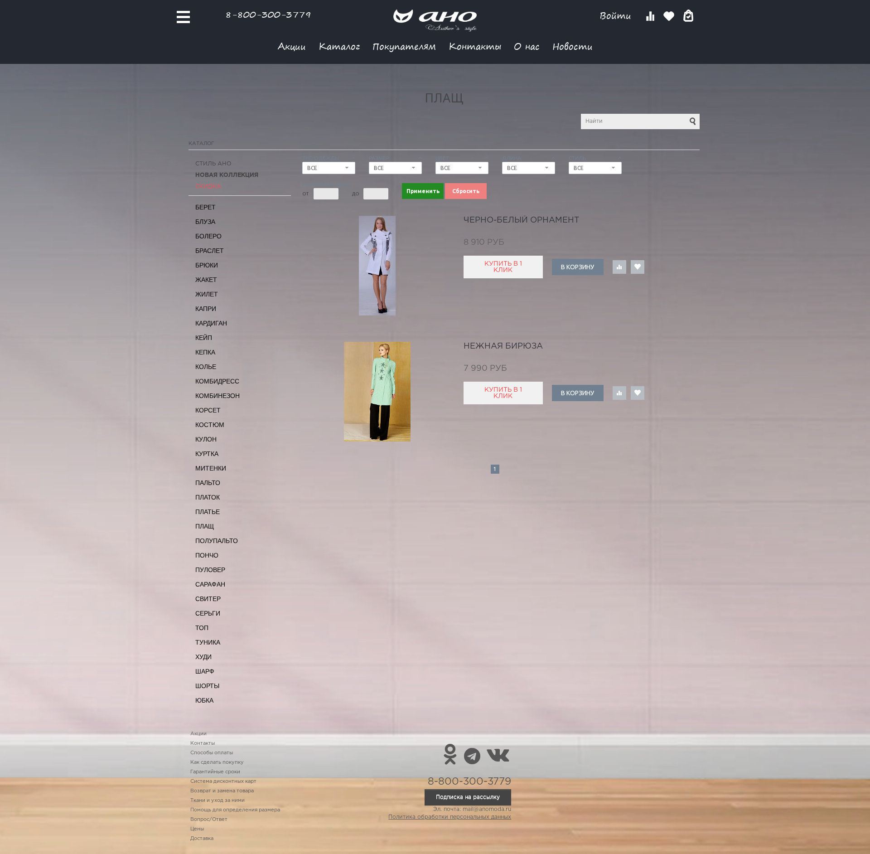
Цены (197, 829)
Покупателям (404, 46)
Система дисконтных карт (223, 781)
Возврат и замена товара (222, 791)
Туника (207, 642)
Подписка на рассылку (468, 797)
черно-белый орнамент (522, 220)
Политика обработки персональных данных (449, 817)
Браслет (209, 250)
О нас (527, 46)
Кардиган (211, 323)
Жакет (206, 279)
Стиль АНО (213, 163)
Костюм (209, 424)
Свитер (208, 598)
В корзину (577, 267)
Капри (205, 308)
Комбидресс (217, 381)
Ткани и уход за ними (217, 800)
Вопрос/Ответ (208, 819)
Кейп (203, 337)
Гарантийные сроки (215, 772)
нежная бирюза (503, 346)
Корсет (208, 410)
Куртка (206, 453)
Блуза (205, 221)
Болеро (208, 236)
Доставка (201, 838)
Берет (205, 207)
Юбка (204, 700)
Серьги (207, 613)
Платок (207, 497)
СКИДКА (208, 186)
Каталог (339, 46)
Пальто (207, 482)
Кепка (205, 352)
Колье (205, 366)
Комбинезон (217, 395)
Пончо (206, 555)
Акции (292, 46)
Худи (203, 656)
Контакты (475, 46)
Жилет (206, 294)
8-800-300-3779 (268, 14)
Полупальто (216, 540)
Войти (616, 15)
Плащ (204, 526)
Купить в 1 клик (503, 267)
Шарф (204, 671)
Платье (207, 511)
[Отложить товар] (637, 267)
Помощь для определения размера (235, 810)
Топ (201, 627)
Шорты (207, 685)
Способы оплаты (211, 753)
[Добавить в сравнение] (619, 267)
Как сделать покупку (217, 762)
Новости (572, 46)
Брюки (206, 265)
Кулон (206, 439)
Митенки (210, 468)
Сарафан (210, 584)
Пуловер (210, 569)
